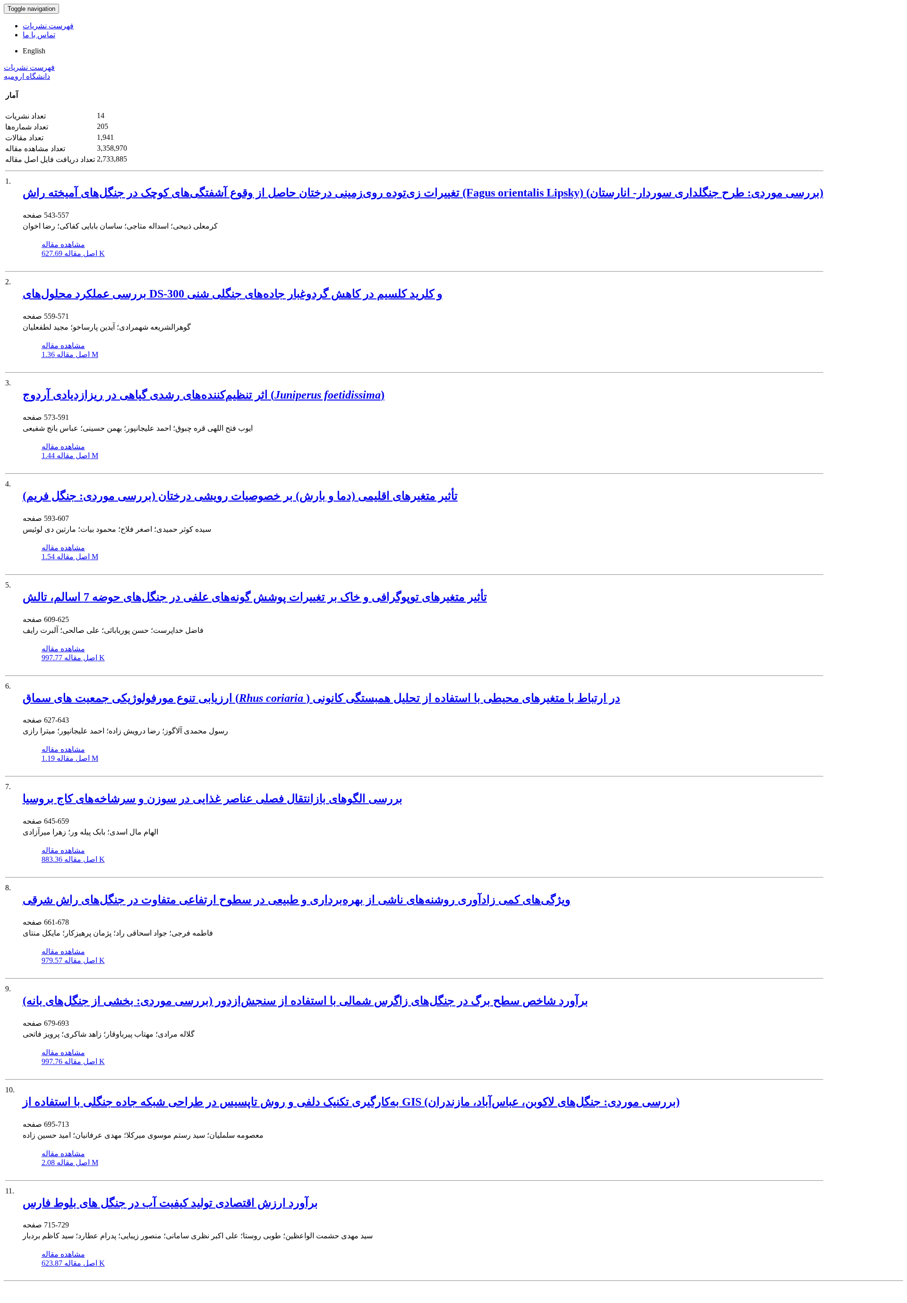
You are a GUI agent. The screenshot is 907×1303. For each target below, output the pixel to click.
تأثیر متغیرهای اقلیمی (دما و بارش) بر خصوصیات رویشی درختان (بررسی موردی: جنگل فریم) (240, 496)
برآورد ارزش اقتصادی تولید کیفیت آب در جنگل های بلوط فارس (170, 1203)
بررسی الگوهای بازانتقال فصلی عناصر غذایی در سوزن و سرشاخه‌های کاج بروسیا (212, 798)
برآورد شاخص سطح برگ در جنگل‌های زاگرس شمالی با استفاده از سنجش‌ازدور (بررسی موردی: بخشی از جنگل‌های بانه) (305, 1001)
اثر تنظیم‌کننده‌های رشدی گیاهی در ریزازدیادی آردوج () (204, 395)
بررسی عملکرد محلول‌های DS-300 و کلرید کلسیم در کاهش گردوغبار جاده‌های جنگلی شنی (233, 294)
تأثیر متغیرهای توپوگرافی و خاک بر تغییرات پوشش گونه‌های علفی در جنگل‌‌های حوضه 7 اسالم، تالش (255, 597)
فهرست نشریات (48, 26)
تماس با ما (39, 35)
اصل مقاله (73, 253)
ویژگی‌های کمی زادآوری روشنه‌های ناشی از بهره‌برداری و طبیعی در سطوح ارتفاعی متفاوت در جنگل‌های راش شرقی (297, 900)
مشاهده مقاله (63, 244)
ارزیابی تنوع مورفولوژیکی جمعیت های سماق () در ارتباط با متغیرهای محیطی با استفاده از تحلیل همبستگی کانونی (321, 698)
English (34, 51)
